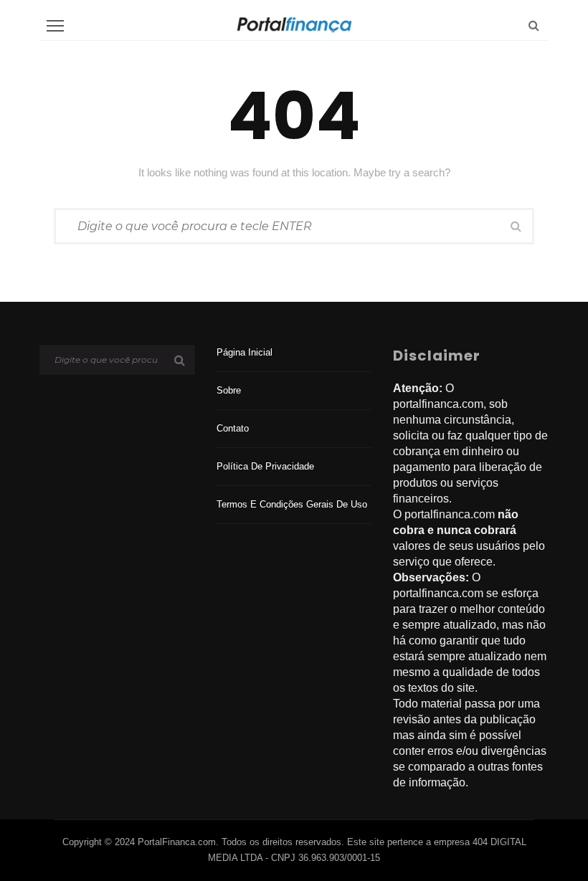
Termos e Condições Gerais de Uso (292, 504)
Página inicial (244, 352)
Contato (233, 428)
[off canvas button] (55, 25)
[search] (533, 25)
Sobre (229, 390)
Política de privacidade (265, 466)
